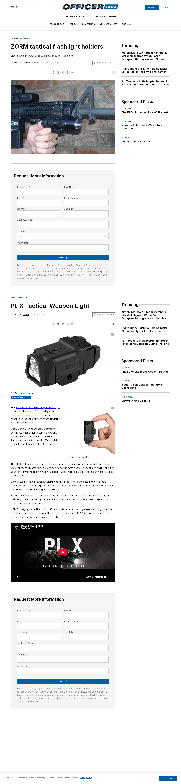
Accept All (168, 778)
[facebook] (53, 72)
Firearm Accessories (21, 38)
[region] (90, 778)
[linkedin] (58, 72)
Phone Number (71, 198)
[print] (113, 72)
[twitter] (62, 72)
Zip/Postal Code (25, 219)
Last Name (70, 187)
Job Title (69, 209)
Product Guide (58, 24)
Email (20, 198)
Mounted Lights (19, 297)
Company (22, 209)
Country (22, 231)
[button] (13, 7)
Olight (26, 314)
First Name (23, 187)
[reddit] (67, 72)
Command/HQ (89, 24)
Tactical (126, 24)
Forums (74, 24)
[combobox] (63, 236)
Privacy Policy (86, 778)
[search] (18, 7)
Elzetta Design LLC (33, 62)
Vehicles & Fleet (108, 24)
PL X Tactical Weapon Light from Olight (38, 407)
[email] (72, 72)
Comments (22, 242)
